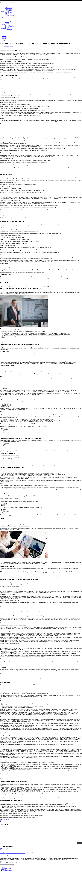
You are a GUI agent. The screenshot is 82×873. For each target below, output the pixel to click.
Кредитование (8, 14)
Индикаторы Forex (8, 9)
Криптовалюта (5, 17)
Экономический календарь (7, 870)
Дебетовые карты (8, 12)
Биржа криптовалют (9, 18)
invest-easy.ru (2, 1)
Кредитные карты (11, 15)
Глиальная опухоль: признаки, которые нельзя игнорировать (12, 853)
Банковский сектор (6, 11)
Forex (3, 4)
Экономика (4, 37)
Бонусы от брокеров (9, 7)
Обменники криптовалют (10, 21)
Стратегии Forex (8, 10)
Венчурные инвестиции (10, 30)
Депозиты (7, 13)
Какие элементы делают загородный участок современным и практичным (15, 849)
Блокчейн (7, 22)
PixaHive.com (16, 862)
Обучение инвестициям (10, 31)
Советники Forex (8, 8)
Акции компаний (8, 29)
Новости (4, 38)
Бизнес (3, 24)
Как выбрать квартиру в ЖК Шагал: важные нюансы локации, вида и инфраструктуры (18, 851)
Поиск (1, 841)
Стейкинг (7, 23)
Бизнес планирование (9, 26)
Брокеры (6, 5)
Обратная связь (5, 869)
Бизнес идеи (7, 25)
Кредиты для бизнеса (11, 16)
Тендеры (4, 36)
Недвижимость (5, 35)
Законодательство (8, 32)
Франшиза (7, 27)
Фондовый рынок (8, 33)
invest (11, 46)
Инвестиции (5, 28)
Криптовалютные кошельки (10, 19)
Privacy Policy (5, 867)
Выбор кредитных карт (7, 868)
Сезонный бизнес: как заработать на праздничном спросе (12, 850)
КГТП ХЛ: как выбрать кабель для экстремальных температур (13, 848)
